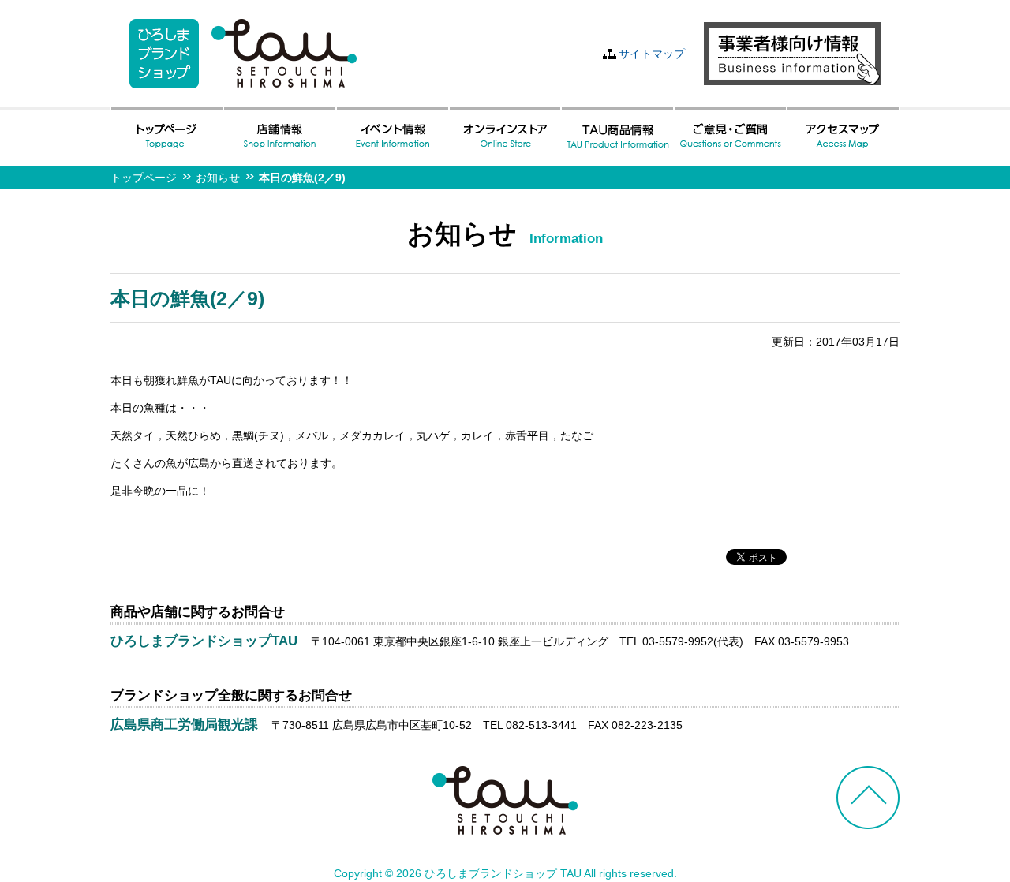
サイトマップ (652, 53)
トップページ (143, 177)
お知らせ (218, 177)
